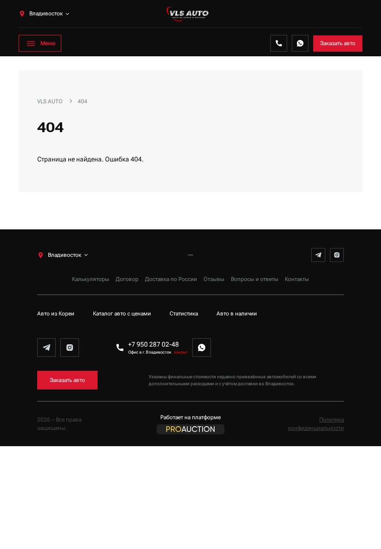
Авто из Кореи (55, 313)
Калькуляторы (90, 279)
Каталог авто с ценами (122, 313)
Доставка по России (171, 279)
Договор (127, 279)
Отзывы (214, 279)
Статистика (184, 313)
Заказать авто (337, 43)
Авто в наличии (237, 313)
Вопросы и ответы (254, 279)
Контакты (297, 279)
